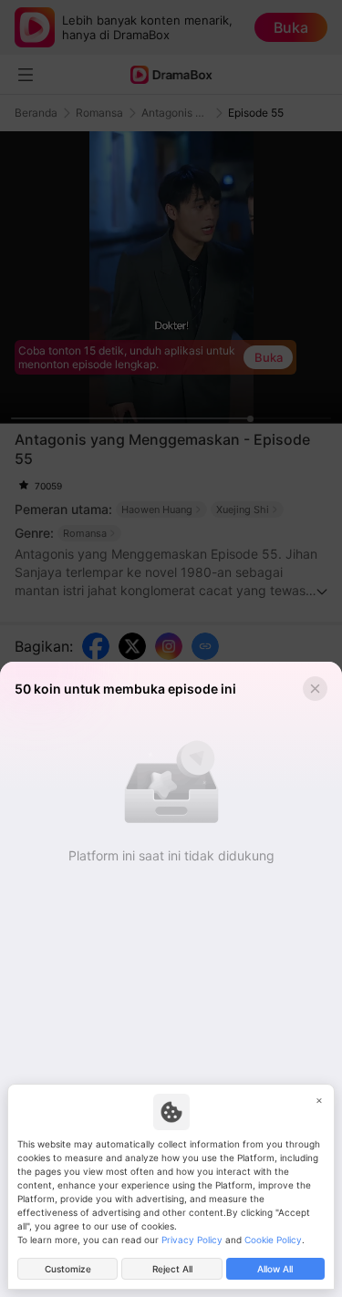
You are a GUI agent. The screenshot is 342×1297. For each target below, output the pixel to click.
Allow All (275, 1268)
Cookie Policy (273, 1239)
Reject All (172, 1268)
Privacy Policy (192, 1239)
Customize (68, 1268)
